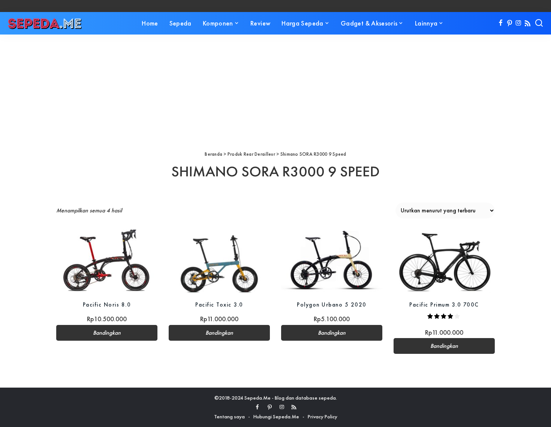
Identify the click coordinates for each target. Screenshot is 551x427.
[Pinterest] (509, 23)
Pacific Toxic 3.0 (219, 304)
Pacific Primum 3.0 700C (444, 304)
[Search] (539, 23)
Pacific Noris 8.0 (107, 304)
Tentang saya (229, 416)
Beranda (213, 154)
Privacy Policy (322, 416)
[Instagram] (518, 23)
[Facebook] (500, 23)
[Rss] (527, 23)
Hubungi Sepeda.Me (276, 416)
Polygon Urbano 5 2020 (332, 304)
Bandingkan (107, 333)
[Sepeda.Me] (44, 23)
